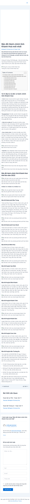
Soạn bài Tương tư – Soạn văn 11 (13, 406)
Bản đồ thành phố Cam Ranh (10, 79)
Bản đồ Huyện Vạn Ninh (10, 82)
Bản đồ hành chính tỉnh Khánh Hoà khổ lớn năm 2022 (14, 76)
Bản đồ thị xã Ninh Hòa (10, 80)
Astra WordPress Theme (16, 501)
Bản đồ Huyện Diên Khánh (10, 83)
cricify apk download (11, 425)
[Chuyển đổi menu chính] (27, 2)
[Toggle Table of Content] (24, 73)
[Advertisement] (15, 27)
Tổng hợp (5, 400)
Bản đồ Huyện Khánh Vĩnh (10, 84)
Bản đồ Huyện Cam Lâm (10, 87)
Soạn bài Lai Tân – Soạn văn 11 (12, 398)
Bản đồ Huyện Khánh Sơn (10, 86)
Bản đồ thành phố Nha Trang (10, 77)
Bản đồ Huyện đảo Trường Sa (11, 88)
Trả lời (4, 435)
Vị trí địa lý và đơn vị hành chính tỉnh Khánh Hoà (13, 74)
